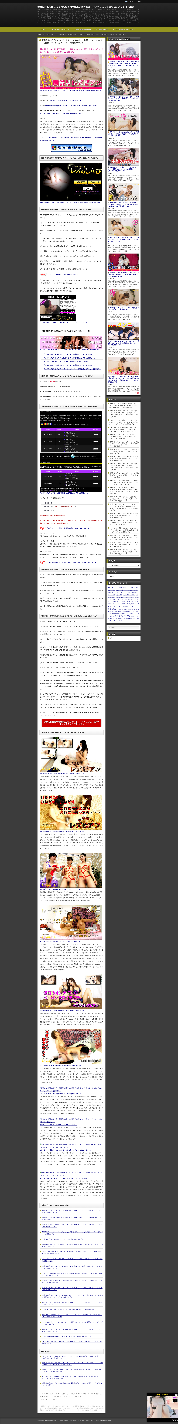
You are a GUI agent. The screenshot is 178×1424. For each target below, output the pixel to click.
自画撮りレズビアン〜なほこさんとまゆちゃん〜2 (69, 1396)
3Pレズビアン (45, 1394)
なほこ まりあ (126, 601)
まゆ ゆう (115, 603)
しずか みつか (116, 599)
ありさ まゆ (119, 590)
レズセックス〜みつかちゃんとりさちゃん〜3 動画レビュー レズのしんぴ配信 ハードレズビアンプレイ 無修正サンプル (124, 458)
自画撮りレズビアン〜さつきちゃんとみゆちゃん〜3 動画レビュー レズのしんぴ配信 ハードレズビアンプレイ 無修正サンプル (123, 552)
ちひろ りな (113, 601)
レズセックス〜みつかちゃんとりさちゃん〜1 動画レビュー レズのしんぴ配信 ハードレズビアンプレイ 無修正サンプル (124, 544)
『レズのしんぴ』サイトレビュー (60, 29)
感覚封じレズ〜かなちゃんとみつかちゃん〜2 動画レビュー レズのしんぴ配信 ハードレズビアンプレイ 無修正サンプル (124, 444)
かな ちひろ (119, 595)
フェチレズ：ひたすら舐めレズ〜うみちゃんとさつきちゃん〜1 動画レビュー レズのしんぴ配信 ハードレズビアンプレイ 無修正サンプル (123, 429)
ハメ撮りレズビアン (74, 1394)
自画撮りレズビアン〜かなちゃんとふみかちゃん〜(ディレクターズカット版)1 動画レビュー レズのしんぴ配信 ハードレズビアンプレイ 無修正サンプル (55, 1408)
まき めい (110, 603)
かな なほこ (126, 595)
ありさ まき (112, 590)
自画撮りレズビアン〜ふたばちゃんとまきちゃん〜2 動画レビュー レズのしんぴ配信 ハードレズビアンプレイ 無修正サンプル (123, 537)
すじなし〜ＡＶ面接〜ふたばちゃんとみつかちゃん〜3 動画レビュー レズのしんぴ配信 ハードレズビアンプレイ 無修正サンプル (123, 530)
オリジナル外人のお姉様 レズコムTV (124, 29)
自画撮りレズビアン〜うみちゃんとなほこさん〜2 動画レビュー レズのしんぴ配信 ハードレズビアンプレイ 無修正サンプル (123, 436)
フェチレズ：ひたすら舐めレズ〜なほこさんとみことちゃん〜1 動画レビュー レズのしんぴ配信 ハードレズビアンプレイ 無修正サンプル (123, 405)
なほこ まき (120, 601)
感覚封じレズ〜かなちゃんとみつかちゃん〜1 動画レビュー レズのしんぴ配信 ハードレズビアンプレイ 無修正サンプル (124, 475)
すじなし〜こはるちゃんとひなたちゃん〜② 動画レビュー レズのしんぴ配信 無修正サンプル (70, 1309)
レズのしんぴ (85, 1394)
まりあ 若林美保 (122, 603)
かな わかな (124, 597)
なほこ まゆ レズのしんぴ (56, 1399)
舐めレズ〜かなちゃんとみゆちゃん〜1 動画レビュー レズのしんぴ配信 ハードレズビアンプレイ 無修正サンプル (124, 451)
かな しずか (112, 594)
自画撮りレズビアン (48, 1396)
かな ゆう (112, 597)
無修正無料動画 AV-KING (83, 29)
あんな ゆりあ (132, 590)
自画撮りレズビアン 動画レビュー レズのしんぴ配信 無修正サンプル (62, 1239)
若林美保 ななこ (132, 618)
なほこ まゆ (65, 1394)
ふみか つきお (134, 601)
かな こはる (131, 592)
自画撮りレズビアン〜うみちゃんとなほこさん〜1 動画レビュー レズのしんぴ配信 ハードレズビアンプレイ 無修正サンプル (123, 522)
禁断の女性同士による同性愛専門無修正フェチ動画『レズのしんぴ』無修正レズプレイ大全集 (86, 6)
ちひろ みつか (131, 599)
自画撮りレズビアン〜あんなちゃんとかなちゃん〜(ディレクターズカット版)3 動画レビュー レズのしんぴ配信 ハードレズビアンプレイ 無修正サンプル (88, 1408)
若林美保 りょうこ (117, 620)
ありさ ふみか (129, 587)
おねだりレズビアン (55, 1394)
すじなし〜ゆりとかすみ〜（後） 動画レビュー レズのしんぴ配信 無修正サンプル (66, 1336)
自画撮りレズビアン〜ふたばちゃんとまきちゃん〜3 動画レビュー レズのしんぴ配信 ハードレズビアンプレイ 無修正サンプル (123, 482)
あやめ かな (122, 587)
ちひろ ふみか (123, 599)
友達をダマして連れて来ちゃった (128, 609)
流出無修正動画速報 (102, 29)
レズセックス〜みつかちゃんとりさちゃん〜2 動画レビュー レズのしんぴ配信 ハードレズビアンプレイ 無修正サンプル (124, 515)
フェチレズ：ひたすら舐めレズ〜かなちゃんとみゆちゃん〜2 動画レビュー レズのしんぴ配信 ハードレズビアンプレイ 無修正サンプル (123, 422)
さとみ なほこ (130, 597)
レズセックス (126, 606)
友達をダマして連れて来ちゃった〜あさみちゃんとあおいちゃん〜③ (123, 611)
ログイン (112, 638)
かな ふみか (132, 594)
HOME (43, 29)
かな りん (118, 597)
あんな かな (125, 590)
